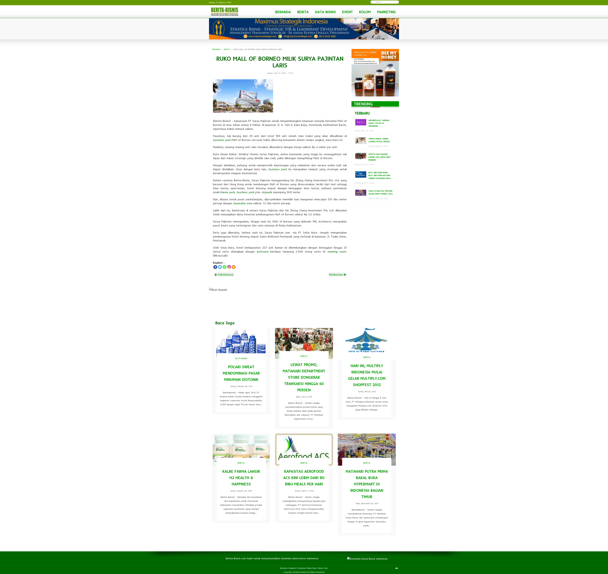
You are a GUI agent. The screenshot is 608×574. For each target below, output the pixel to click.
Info (326, 568)
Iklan (320, 568)
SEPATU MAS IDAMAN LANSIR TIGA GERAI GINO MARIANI (379, 157)
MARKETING (386, 12)
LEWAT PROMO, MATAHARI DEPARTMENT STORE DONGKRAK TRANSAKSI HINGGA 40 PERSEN (304, 377)
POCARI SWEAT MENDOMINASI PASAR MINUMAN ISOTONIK (241, 373)
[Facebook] (215, 267)
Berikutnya (336, 274)
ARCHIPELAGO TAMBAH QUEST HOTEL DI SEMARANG (378, 123)
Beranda (283, 568)
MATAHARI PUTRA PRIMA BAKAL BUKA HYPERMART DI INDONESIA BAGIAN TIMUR (367, 484)
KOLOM (365, 12)
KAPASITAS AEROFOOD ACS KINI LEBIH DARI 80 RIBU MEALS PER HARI (304, 477)
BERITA (303, 12)
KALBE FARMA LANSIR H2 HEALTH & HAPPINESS (241, 477)
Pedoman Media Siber (307, 568)
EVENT (347, 12)
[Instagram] (229, 267)
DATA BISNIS (325, 12)
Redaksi (292, 568)
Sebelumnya (225, 274)
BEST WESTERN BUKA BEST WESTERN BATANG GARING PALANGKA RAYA (379, 175)
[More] (234, 267)
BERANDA (283, 12)
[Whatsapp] (224, 267)
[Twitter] (220, 267)
